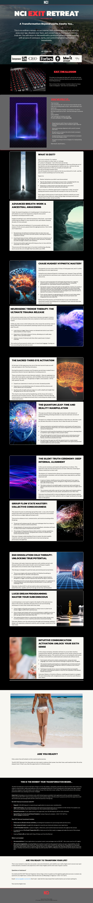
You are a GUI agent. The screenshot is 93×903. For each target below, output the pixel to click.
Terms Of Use (43, 899)
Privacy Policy (49, 899)
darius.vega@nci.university (23, 879)
